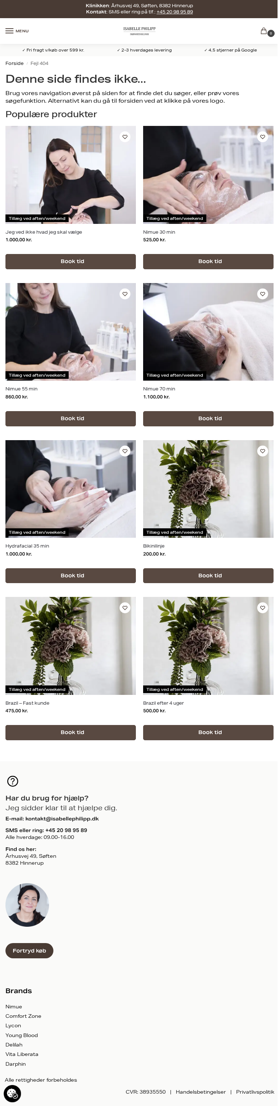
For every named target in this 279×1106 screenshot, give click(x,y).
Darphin (15, 1064)
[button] (265, 31)
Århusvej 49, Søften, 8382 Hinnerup (152, 6)
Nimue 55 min (21, 389)
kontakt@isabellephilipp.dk (62, 819)
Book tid (71, 261)
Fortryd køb (29, 950)
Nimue (13, 1006)
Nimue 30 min (159, 232)
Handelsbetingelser (201, 1092)
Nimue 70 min (159, 389)
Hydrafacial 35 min (27, 546)
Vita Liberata (22, 1054)
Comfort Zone (23, 1016)
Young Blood (21, 1035)
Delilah (14, 1044)
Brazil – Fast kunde (27, 703)
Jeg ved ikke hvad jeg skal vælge (43, 232)
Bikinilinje (154, 546)
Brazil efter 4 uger (163, 703)
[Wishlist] (125, 136)
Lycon (13, 1025)
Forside (14, 63)
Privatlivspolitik (255, 1092)
